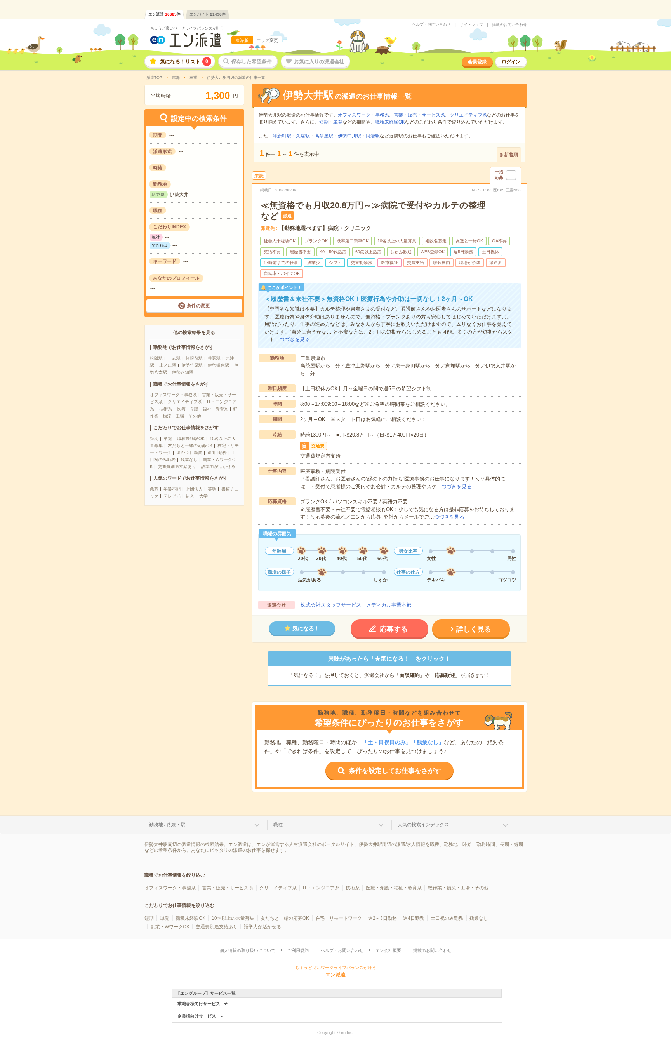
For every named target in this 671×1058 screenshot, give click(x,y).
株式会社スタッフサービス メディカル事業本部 (356, 605)
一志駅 (174, 358)
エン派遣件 (164, 14)
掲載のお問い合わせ (509, 25)
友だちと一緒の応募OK (190, 445)
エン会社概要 (388, 950)
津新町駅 (282, 136)
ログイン (511, 61)
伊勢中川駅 (349, 136)
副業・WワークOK (170, 926)
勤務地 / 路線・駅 (167, 824)
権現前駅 (194, 358)
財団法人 (194, 489)
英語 (212, 489)
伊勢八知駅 (182, 372)
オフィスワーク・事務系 (173, 394)
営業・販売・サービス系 (419, 115)
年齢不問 (172, 489)
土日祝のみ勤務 (447, 918)
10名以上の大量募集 (233, 918)
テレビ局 (172, 496)
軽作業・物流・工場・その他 (458, 888)
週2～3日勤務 (189, 452)
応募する (394, 629)
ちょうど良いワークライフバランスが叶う (187, 28)
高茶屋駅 (324, 136)
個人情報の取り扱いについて (247, 950)
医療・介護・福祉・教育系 (202, 409)
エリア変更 (267, 40)
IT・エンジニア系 (321, 888)
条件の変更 (198, 305)
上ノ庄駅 (167, 365)
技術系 (165, 409)
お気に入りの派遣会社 (319, 61)
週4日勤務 (217, 452)
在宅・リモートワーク (338, 918)
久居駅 (303, 136)
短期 (154, 438)
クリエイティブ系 (185, 401)
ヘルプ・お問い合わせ (431, 24)
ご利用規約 (298, 950)
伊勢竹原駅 (192, 365)
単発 (167, 438)
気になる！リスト (184, 61)
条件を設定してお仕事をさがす (395, 770)
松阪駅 (156, 358)
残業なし (189, 459)
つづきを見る (295, 339)
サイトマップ (471, 25)
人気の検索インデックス (423, 824)
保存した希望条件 (251, 61)
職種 (278, 824)
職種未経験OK (191, 438)
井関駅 (214, 358)
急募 (154, 489)
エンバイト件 (207, 14)
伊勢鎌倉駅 (218, 365)
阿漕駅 (373, 136)
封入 (190, 496)
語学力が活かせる (218, 466)
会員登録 (477, 61)
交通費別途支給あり (177, 466)
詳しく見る (473, 629)
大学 (203, 496)
